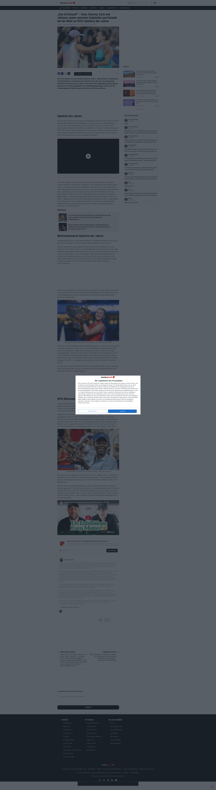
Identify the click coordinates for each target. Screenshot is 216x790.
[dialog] (108, 395)
